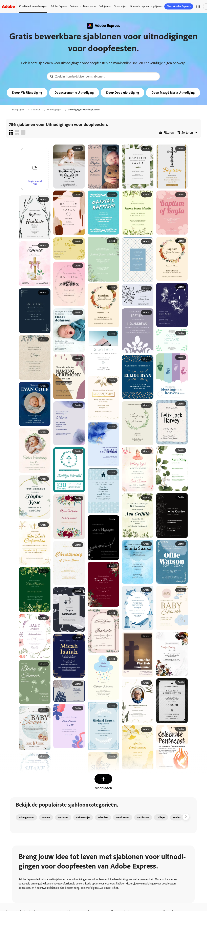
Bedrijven (104, 6)
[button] (198, 6)
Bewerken (88, 6)
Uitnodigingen (54, 109)
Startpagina (18, 109)
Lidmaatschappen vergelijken (145, 6)
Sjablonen (35, 109)
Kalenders (103, 817)
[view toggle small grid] (11, 132)
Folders (177, 817)
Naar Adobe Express (179, 6)
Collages (161, 817)
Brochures (63, 817)
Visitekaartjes (83, 817)
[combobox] (103, 76)
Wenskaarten (122, 817)
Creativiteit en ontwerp (32, 6)
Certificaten (143, 817)
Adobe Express (59, 6)
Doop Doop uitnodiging (122, 92)
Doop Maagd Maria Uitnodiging (173, 92)
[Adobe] (8, 6)
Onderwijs (119, 6)
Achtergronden (26, 817)
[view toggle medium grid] (17, 132)
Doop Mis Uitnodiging (27, 92)
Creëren (74, 6)
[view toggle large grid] (23, 132)
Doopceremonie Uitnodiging (74, 92)
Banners (46, 817)
